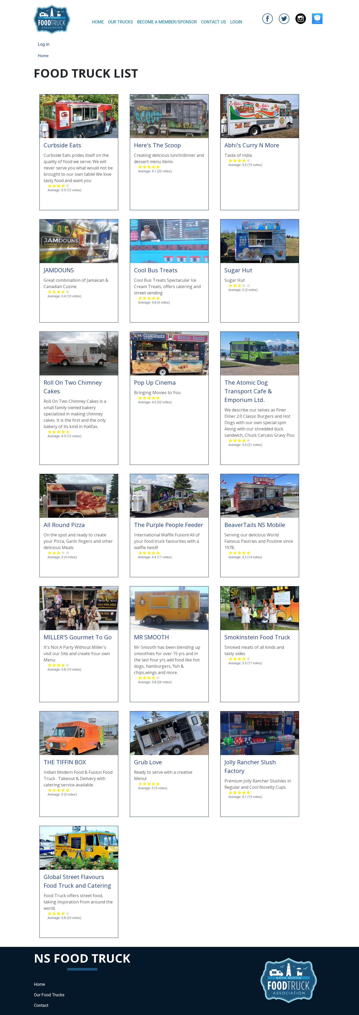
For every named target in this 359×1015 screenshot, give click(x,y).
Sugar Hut (238, 270)
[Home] (52, 19)
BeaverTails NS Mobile (254, 525)
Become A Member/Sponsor (167, 21)
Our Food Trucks (49, 994)
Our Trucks (120, 21)
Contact (41, 1005)
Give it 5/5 (67, 186)
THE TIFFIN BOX (65, 762)
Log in (43, 44)
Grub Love (148, 762)
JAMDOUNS (59, 270)
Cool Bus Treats (155, 270)
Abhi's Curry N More (251, 145)
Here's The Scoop (157, 145)
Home (98, 21)
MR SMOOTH (151, 637)
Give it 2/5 (54, 186)
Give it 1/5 (50, 186)
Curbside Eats (62, 145)
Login (236, 21)
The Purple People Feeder (168, 525)
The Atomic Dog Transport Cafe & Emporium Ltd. (248, 391)
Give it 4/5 (63, 186)
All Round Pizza (64, 525)
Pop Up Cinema (155, 382)
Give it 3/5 (59, 186)
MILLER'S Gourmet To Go (78, 637)
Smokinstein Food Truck (257, 637)
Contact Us (213, 21)
